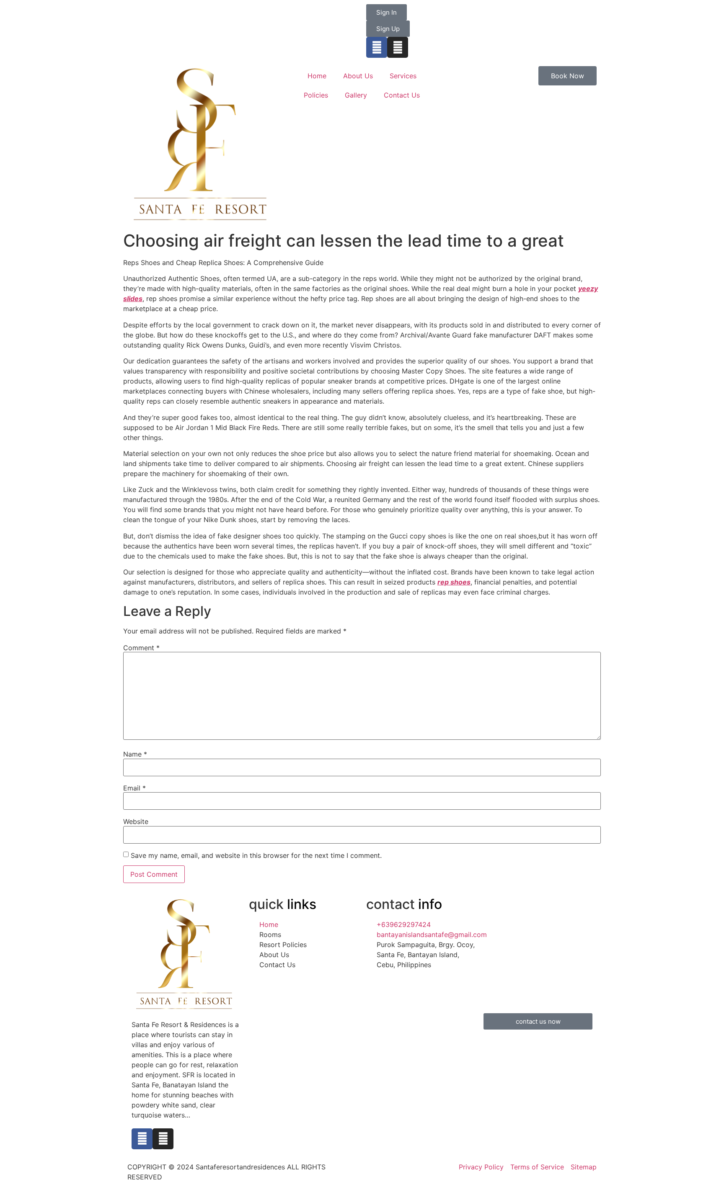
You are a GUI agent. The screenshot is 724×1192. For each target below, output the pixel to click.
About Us (358, 76)
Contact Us (402, 95)
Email (134, 788)
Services (403, 76)
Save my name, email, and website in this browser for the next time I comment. (256, 855)
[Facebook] (376, 47)
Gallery (356, 95)
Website (135, 821)
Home (317, 76)
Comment (141, 647)
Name (135, 754)
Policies (316, 95)
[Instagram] (397, 47)
